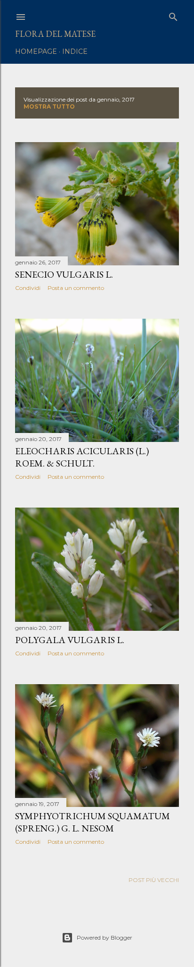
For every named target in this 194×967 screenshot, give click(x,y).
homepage (36, 51)
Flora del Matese (55, 33)
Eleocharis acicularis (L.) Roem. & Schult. (82, 457)
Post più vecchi (154, 879)
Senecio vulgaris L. (64, 274)
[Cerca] (173, 15)
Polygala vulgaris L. (69, 640)
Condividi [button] (27, 287)
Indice (75, 51)
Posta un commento (76, 287)
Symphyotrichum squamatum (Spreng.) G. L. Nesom (92, 822)
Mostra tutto (49, 106)
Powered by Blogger (104, 937)
